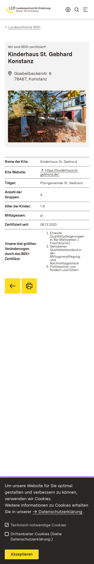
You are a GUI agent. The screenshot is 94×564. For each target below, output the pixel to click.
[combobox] (68, 9)
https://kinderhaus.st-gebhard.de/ (59, 172)
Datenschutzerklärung (60, 511)
